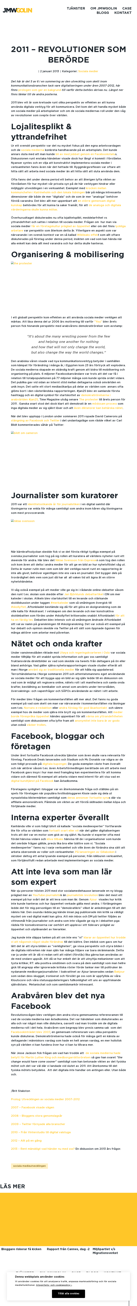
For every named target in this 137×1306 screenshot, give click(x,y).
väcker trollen (36, 725)
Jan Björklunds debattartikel (83, 594)
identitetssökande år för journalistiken (53, 504)
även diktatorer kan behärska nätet (98, 408)
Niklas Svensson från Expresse (76, 560)
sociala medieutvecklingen (29, 1166)
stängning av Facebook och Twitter (35, 420)
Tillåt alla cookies (68, 1293)
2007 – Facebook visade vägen (32, 1107)
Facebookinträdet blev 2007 (30, 1032)
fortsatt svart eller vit (64, 830)
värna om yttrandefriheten (104, 716)
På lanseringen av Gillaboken (95, 852)
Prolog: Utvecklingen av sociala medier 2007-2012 (45, 1099)
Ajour (94, 899)
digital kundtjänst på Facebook (32, 781)
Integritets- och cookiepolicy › (54, 1285)
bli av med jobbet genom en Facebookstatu (85, 154)
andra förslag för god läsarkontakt (83, 708)
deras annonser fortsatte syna (88, 798)
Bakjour (119, 971)
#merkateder (59, 603)
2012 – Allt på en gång (26, 1140)
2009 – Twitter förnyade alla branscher (38, 1124)
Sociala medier (88, 71)
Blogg (103, 13)
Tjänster (76, 8)
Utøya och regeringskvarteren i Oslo (85, 652)
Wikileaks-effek (87, 235)
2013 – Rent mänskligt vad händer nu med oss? (43, 1149)
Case (127, 8)
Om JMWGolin (103, 8)
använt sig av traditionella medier (51, 669)
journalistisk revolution (82, 895)
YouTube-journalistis (46, 895)
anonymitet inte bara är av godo (97, 720)
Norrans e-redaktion (37, 708)
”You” (98, 321)
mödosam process (104, 403)
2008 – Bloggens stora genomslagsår (36, 1116)
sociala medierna (32, 150)
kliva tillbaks (55, 839)
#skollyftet (18, 607)
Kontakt (123, 13)
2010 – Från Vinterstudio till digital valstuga (41, 1132)
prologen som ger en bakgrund (40, 90)
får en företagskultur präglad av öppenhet (60, 226)
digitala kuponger (54, 764)
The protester (88, 399)
